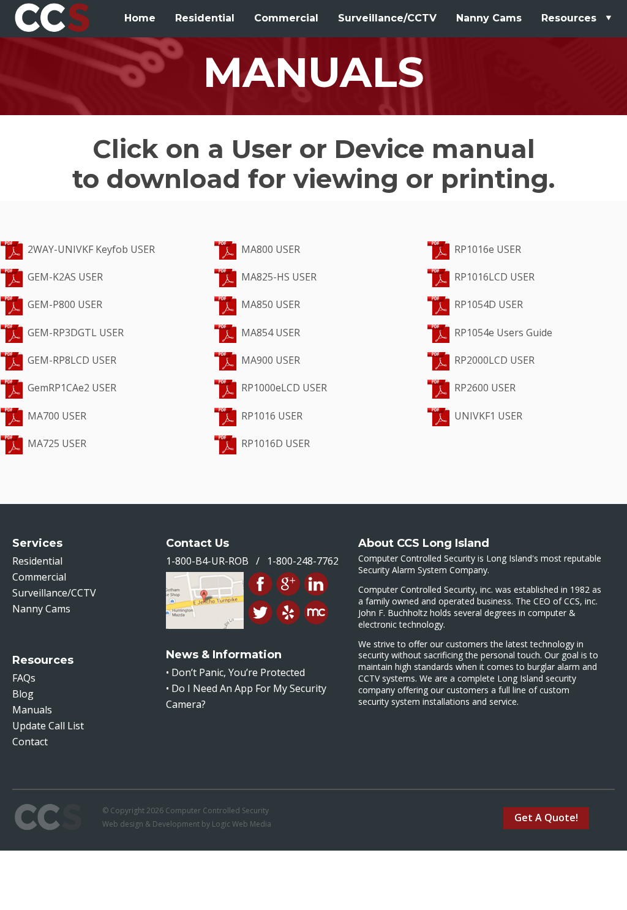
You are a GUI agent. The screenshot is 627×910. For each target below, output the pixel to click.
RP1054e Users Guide (503, 332)
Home (140, 18)
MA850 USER (270, 304)
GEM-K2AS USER (65, 277)
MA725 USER (57, 443)
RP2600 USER (485, 387)
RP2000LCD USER (494, 360)
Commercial (286, 18)
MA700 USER (57, 416)
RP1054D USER (488, 304)
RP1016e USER (487, 249)
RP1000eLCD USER (284, 387)
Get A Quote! (546, 817)
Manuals (32, 709)
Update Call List (48, 725)
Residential (205, 18)
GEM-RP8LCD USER (72, 360)
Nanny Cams (489, 18)
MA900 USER (270, 360)
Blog (23, 694)
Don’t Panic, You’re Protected (238, 672)
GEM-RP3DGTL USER (76, 332)
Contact (30, 741)
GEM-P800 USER (65, 304)
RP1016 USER (271, 416)
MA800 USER (270, 249)
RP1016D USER (275, 443)
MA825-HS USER (279, 277)
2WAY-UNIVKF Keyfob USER (91, 249)
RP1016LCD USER (494, 277)
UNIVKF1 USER (488, 416)
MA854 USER (270, 332)
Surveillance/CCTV (387, 18)
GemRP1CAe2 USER (72, 387)
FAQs (24, 678)
